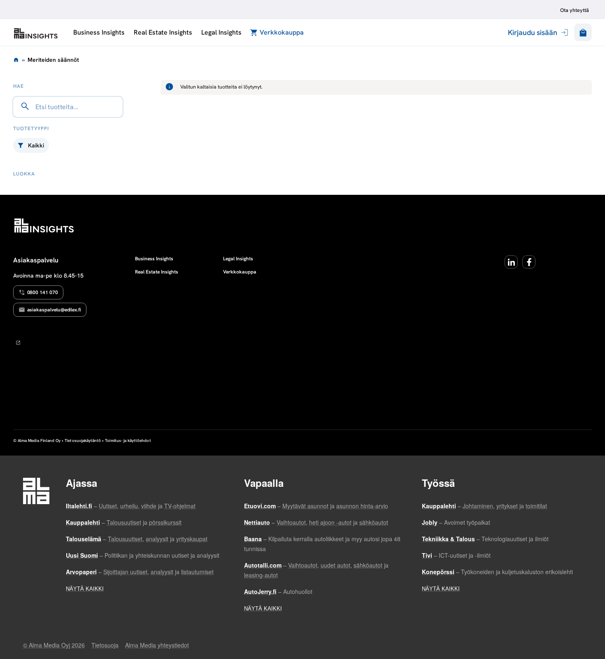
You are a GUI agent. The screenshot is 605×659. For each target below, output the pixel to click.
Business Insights (98, 32)
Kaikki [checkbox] (36, 145)
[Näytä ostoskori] (583, 32)
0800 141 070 (42, 292)
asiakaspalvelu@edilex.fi (54, 309)
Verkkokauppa (282, 32)
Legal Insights (221, 32)
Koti (16, 60)
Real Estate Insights (163, 32)
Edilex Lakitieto (35, 33)
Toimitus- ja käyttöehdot (128, 440)
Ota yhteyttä (574, 10)
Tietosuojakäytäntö (83, 440)
